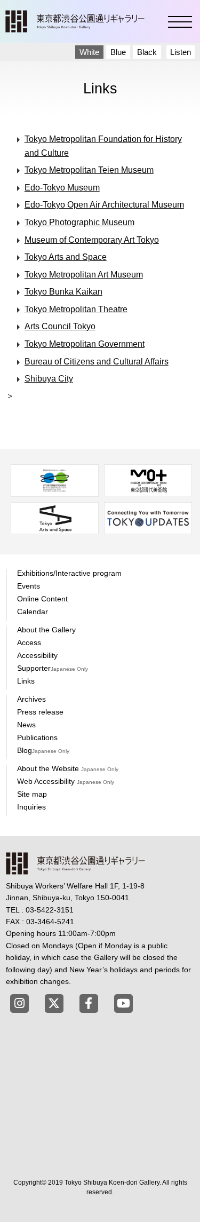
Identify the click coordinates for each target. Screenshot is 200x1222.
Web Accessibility (65, 781)
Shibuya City (49, 378)
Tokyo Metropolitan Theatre (76, 309)
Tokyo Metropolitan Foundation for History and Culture (103, 145)
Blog (43, 750)
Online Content (42, 598)
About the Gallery (46, 629)
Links (26, 681)
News (26, 724)
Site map (32, 794)
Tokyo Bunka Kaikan (63, 291)
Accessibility (37, 655)
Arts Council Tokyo (60, 326)
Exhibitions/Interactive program (69, 573)
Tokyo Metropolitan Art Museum (84, 274)
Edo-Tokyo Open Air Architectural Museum (104, 204)
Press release (40, 712)
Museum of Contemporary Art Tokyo (92, 239)
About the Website (67, 768)
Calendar (32, 611)
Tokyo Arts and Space (66, 256)
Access (29, 642)
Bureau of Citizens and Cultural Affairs (97, 361)
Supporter (52, 668)
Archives (31, 699)
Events (28, 586)
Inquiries (31, 807)
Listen (180, 52)
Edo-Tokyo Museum (62, 187)
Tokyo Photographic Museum (79, 222)
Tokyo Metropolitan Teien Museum (89, 169)
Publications (37, 737)
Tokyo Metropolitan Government (85, 343)
